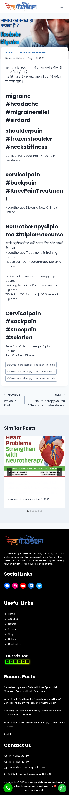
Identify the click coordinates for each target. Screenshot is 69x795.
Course (12, 624)
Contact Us (14, 644)
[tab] (28, 511)
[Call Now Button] (8, 787)
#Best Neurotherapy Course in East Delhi (31, 378)
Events (12, 629)
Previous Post (12, 400)
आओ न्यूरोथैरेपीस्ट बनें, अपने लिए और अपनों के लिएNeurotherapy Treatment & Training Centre (33, 488)
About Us (13, 619)
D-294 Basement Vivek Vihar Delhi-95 (30, 774)
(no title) (8, 734)
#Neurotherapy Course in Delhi (25, 52)
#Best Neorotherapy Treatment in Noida (31, 364)
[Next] (59, 472)
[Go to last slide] (9, 472)
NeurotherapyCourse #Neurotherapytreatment (46, 400)
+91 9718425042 (18, 756)
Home (11, 614)
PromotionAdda (34, 790)
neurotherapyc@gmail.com (26, 767)
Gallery (12, 639)
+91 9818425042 (18, 762)
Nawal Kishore (16, 58)
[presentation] (34, 456)
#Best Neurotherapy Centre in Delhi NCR (31, 371)
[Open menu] (62, 6)
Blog (10, 634)
